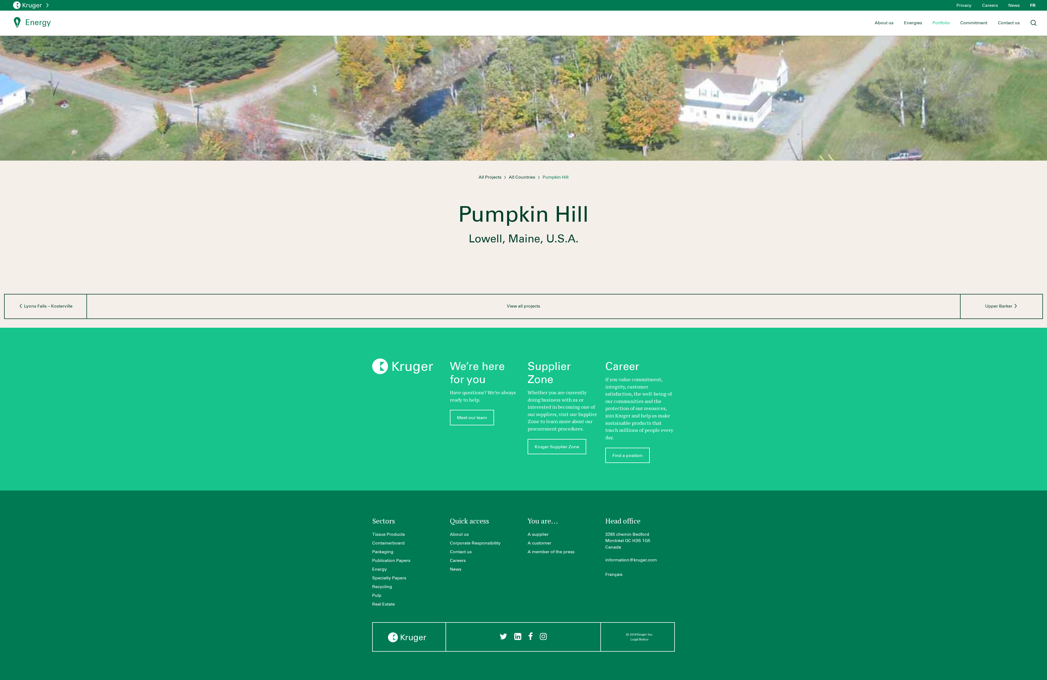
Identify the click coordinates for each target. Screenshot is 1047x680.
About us (884, 23)
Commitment (973, 23)
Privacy (963, 5)
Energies (913, 23)
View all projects (523, 306)
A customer (539, 543)
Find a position (627, 455)
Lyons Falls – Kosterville (48, 306)
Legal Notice (640, 639)
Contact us (1009, 23)
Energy (379, 569)
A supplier (538, 534)
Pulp (376, 595)
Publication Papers (391, 560)
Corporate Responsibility (475, 543)
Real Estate (383, 604)
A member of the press (551, 552)
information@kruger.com (631, 560)
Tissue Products (388, 534)
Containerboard (388, 543)
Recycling (382, 587)
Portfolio (941, 23)
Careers (990, 5)
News (1014, 5)
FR (1033, 5)
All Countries (522, 177)
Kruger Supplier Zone (557, 447)
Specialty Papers (389, 578)
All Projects (490, 177)
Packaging (382, 552)
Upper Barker (999, 306)
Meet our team (472, 418)
